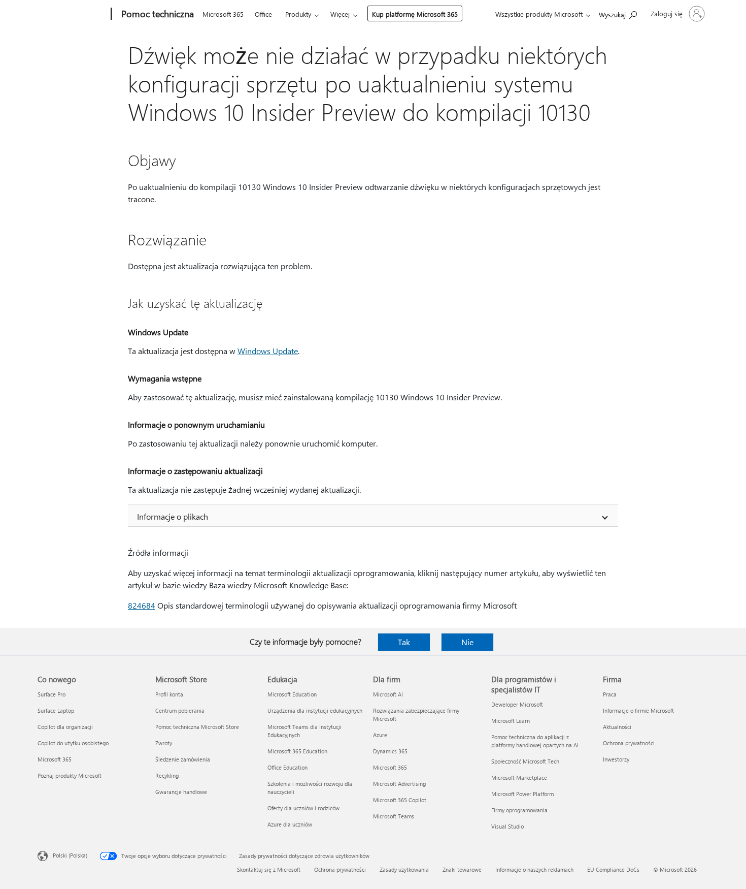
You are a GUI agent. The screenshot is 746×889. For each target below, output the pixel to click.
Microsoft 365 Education (297, 751)
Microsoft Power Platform (522, 794)
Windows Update (268, 350)
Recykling (167, 775)
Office (263, 14)
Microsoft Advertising (399, 783)
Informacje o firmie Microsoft (638, 710)
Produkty (298, 14)
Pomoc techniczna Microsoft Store (197, 727)
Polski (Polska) (70, 855)
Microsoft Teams (393, 816)
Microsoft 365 (223, 14)
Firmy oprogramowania (519, 810)
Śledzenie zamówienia (182, 759)
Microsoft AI (388, 694)
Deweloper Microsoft (517, 704)
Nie (467, 642)
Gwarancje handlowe (181, 792)
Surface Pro (51, 694)
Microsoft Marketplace (519, 777)
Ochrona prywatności (629, 743)
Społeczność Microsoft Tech (525, 761)
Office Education (287, 767)
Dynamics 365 (390, 751)
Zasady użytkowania (404, 869)
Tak (404, 642)
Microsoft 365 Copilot (399, 800)
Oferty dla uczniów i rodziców (303, 808)
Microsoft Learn (510, 720)
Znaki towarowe (462, 869)
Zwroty (163, 743)
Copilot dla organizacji (65, 727)
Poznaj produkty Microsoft (69, 775)
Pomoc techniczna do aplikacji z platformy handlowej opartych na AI (535, 741)
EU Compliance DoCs (613, 869)
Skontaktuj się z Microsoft (268, 869)
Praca (610, 694)
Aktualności (617, 727)
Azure (380, 735)
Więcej (340, 14)
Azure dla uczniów (289, 824)
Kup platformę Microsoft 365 (415, 14)
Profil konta (169, 694)
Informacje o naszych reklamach (534, 869)
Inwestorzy (616, 759)
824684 (141, 605)
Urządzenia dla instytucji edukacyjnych (314, 710)
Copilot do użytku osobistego (73, 743)
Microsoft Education (292, 694)
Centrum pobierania (180, 710)
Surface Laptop (56, 710)
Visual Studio (507, 826)
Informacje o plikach (172, 516)
